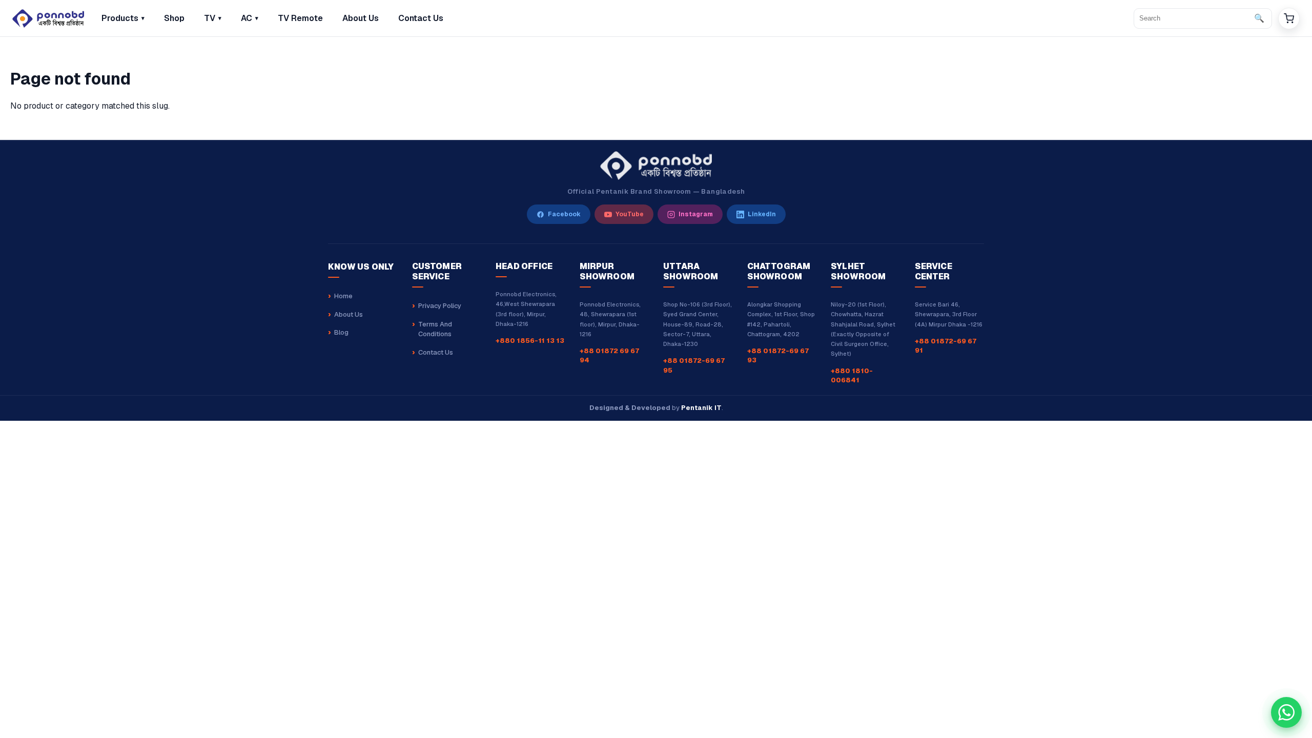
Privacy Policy (439, 305)
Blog (341, 332)
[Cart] (1289, 18)
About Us (348, 314)
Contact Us (435, 352)
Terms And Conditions (435, 329)
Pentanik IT (701, 407)
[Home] (48, 18)
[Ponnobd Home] (655, 165)
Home (343, 296)
